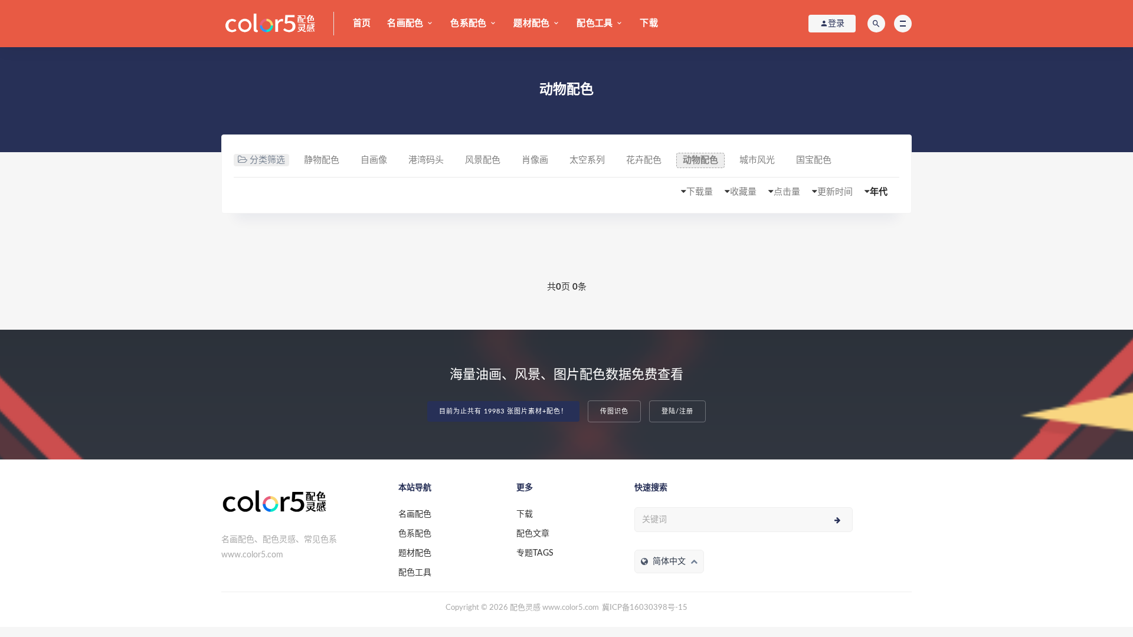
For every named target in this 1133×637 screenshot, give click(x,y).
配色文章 (532, 534)
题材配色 (531, 23)
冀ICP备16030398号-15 (644, 608)
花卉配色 (644, 160)
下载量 (699, 192)
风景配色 (482, 160)
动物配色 (700, 160)
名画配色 (405, 23)
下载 (648, 23)
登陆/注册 (677, 411)
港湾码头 (426, 160)
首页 (362, 23)
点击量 (787, 192)
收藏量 (743, 192)
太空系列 (587, 160)
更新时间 (835, 192)
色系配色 (468, 23)
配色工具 (595, 23)
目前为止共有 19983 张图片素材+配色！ (503, 411)
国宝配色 (813, 160)
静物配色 (321, 160)
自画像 (374, 160)
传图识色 (614, 411)
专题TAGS (535, 553)
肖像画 (535, 160)
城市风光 (757, 160)
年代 (879, 192)
